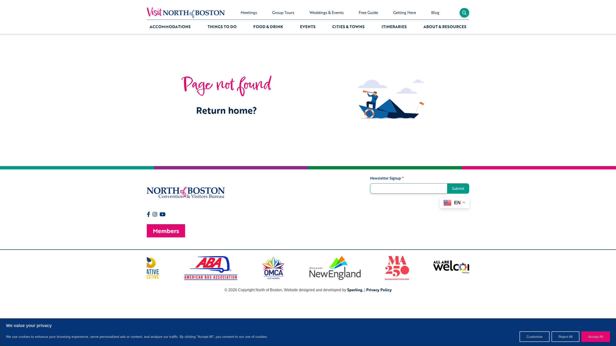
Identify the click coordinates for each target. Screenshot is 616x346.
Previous (143, 268)
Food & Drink (268, 26)
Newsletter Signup (387, 178)
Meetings (249, 12)
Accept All (595, 337)
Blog (435, 12)
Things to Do (222, 26)
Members (166, 230)
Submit (458, 188)
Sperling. (355, 290)
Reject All (565, 337)
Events (307, 26)
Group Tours (283, 12)
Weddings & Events (326, 12)
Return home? (226, 110)
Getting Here (404, 12)
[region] (308, 332)
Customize (534, 337)
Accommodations (170, 26)
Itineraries (394, 26)
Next (472, 268)
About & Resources (445, 26)
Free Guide (368, 12)
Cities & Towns (348, 26)
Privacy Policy (379, 290)
